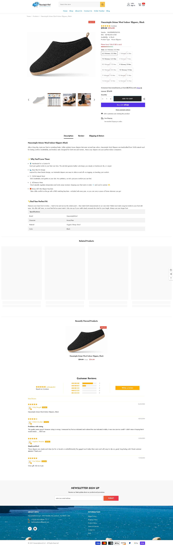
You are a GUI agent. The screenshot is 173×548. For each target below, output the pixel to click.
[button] (28, 99)
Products (36, 16)
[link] (22, 302)
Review (81, 136)
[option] (61, 54)
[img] (32, 404)
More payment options (123, 110)
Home (29, 16)
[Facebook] (30, 529)
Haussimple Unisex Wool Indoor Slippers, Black (86, 356)
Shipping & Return (96, 136)
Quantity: (104, 95)
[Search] (81, 4)
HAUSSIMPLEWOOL (113, 32)
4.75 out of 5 (51, 387)
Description (68, 136)
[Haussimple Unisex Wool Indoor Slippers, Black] (86, 339)
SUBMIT (111, 498)
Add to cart (128, 99)
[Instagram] (35, 529)
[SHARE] (143, 99)
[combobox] (79, 4)
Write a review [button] (127, 388)
